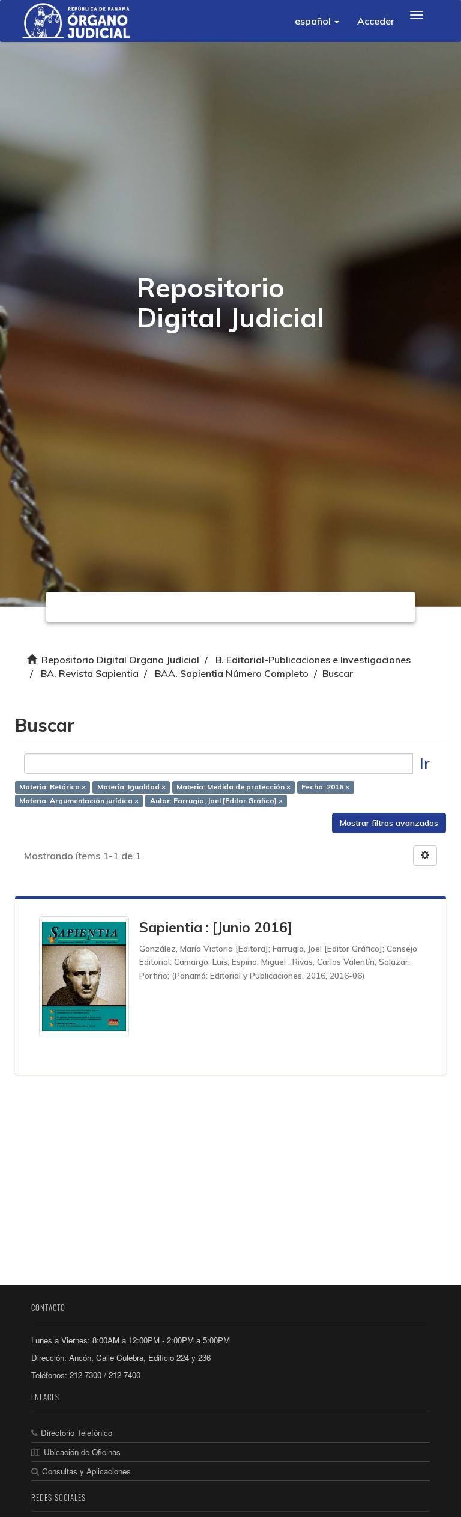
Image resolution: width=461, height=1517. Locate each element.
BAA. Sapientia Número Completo (232, 673)
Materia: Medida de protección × (233, 787)
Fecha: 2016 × (325, 787)
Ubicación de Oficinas (82, 1452)
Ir (425, 763)
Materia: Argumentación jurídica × (79, 801)
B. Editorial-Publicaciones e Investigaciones (313, 660)
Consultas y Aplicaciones (86, 1471)
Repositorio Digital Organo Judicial (120, 660)
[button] (317, 21)
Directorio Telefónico (76, 1432)
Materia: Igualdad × (131, 787)
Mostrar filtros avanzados (389, 823)
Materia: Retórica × (52, 787)
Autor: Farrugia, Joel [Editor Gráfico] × (216, 801)
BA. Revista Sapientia (90, 673)
